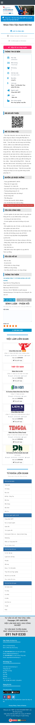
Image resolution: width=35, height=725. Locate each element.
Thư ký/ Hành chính (10, 545)
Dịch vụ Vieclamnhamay (9, 645)
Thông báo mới (6, 668)
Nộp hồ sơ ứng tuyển (18, 47)
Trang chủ (7, 17)
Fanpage (11, 620)
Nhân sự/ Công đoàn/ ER (11, 541)
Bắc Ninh (7, 507)
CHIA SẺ (25, 300)
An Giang (7, 488)
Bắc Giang (7, 504)
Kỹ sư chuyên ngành (10, 522)
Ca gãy (6, 605)
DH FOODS (17, 455)
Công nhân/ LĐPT (15, 92)
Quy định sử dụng (7, 670)
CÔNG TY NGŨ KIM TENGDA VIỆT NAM (17, 435)
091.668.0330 (8, 655)
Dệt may (7, 564)
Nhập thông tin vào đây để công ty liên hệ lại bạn (19, 205)
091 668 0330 (21, 620)
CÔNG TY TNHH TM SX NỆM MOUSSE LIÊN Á (18, 414)
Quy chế (5, 674)
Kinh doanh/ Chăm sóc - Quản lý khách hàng (16, 534)
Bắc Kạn (7, 500)
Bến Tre (7, 511)
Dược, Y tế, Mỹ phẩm (16, 85)
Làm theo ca (8, 602)
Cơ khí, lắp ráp (8, 553)
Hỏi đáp (5, 672)
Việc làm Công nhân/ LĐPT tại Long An (21, 17)
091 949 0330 (16, 634)
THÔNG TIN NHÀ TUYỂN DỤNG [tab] (18, 36)
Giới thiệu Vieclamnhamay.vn (10, 666)
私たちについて (7, 678)
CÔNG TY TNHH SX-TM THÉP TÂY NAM (17, 373)
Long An (8, 355)
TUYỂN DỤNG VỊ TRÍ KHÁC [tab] (18, 41)
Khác (6, 609)
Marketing (7, 538)
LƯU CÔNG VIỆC (10, 300)
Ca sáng (7, 590)
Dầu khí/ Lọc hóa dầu (10, 575)
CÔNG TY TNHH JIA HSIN (17, 394)
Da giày (6, 560)
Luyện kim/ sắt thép (10, 556)
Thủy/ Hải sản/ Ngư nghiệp (11, 572)
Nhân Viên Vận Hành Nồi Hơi (11, 19)
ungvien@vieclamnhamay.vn (13, 657)
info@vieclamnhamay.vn (12, 653)
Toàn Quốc (7, 485)
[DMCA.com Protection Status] (22, 720)
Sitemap (5, 676)
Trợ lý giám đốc (9, 530)
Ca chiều (7, 594)
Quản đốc (7, 526)
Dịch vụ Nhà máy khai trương (10, 647)
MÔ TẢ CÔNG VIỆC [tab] (18, 31)
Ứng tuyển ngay (18, 360)
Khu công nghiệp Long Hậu (18, 102)
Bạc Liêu (7, 492)
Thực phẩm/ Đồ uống (10, 579)
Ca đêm (7, 598)
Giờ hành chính (8, 587)
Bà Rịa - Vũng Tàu (9, 496)
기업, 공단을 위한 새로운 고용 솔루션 (12, 680)
